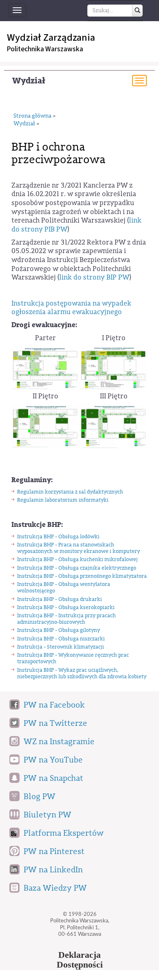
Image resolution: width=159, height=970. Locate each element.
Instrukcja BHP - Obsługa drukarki (59, 599)
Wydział (28, 81)
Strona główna (32, 116)
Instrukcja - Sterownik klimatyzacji (60, 646)
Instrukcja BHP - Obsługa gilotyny (58, 630)
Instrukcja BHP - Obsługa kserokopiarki (66, 607)
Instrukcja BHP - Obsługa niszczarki (61, 638)
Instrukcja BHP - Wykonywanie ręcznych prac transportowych (73, 658)
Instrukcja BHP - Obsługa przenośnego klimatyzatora (82, 575)
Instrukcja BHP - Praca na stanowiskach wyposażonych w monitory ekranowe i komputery (78, 548)
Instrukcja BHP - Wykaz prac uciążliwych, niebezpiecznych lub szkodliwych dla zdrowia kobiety (81, 673)
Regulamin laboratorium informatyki (62, 499)
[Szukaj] (137, 10)
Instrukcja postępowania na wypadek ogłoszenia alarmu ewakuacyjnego (71, 308)
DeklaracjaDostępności (80, 960)
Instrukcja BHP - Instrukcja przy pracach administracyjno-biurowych (66, 618)
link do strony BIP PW (94, 277)
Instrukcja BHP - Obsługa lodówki (58, 536)
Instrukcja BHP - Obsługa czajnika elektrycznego (76, 567)
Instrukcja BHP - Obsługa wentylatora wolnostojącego (63, 587)
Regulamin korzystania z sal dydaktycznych (70, 491)
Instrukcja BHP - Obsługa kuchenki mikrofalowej (77, 559)
